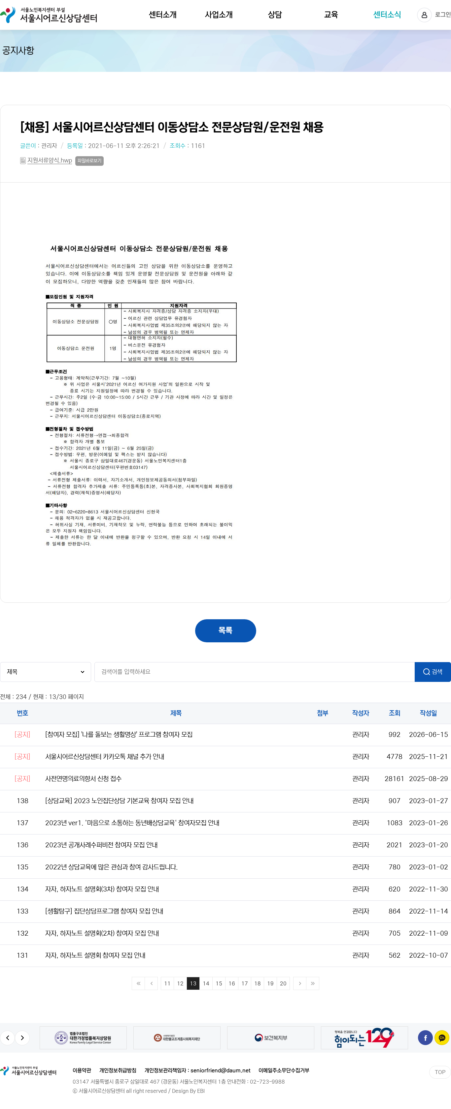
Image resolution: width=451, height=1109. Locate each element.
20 (283, 983)
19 (270, 983)
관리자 (49, 146)
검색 (437, 672)
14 (206, 983)
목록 (225, 630)
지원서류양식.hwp (49, 160)
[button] (7, 1038)
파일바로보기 (89, 160)
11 (167, 983)
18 (257, 983)
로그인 (443, 15)
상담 (275, 15)
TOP (440, 1072)
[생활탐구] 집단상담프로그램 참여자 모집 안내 (104, 911)
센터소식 (387, 15)
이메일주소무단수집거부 (284, 1070)
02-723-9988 (267, 1082)
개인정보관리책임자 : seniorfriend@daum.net (197, 1070)
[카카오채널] (441, 1037)
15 (219, 983)
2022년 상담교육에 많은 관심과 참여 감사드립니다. (111, 867)
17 (244, 983)
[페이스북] (425, 1037)
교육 (331, 15)
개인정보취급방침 (117, 1070)
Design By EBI (188, 1091)
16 (231, 983)
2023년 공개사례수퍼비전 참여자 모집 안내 (101, 845)
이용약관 (82, 1070)
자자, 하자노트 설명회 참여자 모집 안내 (95, 955)
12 (180, 983)
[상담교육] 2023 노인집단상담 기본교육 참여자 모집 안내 (119, 801)
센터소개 (163, 15)
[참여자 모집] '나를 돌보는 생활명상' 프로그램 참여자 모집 (118, 735)
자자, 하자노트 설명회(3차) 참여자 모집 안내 (102, 889)
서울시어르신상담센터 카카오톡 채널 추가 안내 (104, 757)
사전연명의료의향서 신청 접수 (83, 779)
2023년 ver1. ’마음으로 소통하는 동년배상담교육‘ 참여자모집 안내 (132, 823)
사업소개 (219, 15)
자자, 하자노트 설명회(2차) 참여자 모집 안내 (102, 933)
